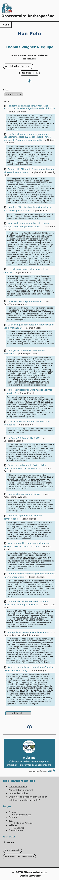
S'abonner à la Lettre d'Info (19, 857)
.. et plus (19, 828)
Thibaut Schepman (16, 112)
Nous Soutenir (12, 850)
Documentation (22, 814)
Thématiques (16, 830)
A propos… (14, 812)
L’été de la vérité (18, 786)
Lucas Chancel (36, 577)
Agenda (13, 817)
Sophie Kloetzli (39, 172)
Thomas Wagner (17, 304)
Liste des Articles (23, 823)
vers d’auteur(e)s (18, 66)
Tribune (45, 604)
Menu (6, 24)
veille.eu (13, 825)
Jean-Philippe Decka (28, 354)
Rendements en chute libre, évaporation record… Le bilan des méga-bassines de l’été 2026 (29, 107)
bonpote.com (29, 59)
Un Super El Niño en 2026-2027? (24, 438)
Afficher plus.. (18, 713)
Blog (11, 820)
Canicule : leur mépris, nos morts (24, 301)
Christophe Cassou (13, 441)
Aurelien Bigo (26, 425)
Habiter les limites (18, 793)
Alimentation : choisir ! (21, 790)
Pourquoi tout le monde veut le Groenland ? (30, 632)
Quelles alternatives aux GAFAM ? (25, 494)
